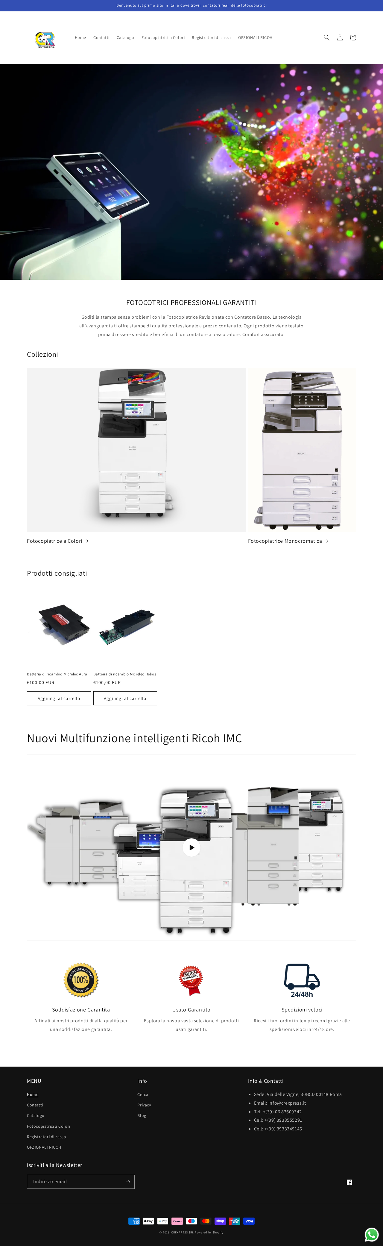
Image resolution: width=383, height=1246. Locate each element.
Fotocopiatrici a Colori (48, 1126)
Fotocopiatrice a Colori (54, 540)
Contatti (35, 1105)
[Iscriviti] (127, 1182)
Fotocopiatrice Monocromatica (285, 540)
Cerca (142, 1094)
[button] (326, 37)
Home (32, 1094)
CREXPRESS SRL (182, 1232)
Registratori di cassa (46, 1136)
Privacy (144, 1105)
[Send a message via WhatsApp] (372, 1235)
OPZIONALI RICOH (44, 1147)
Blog (141, 1115)
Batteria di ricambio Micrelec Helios (124, 674)
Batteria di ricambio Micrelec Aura (57, 674)
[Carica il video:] (191, 847)
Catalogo (36, 1115)
